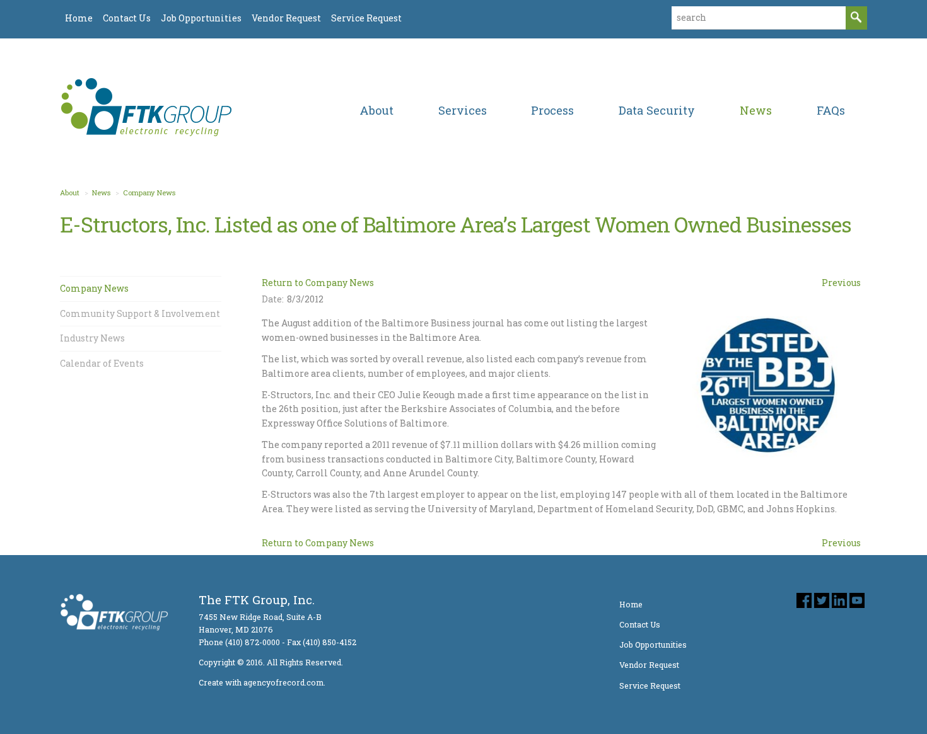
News (101, 192)
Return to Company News (318, 283)
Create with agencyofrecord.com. (262, 682)
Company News (149, 192)
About (69, 192)
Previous (841, 283)
